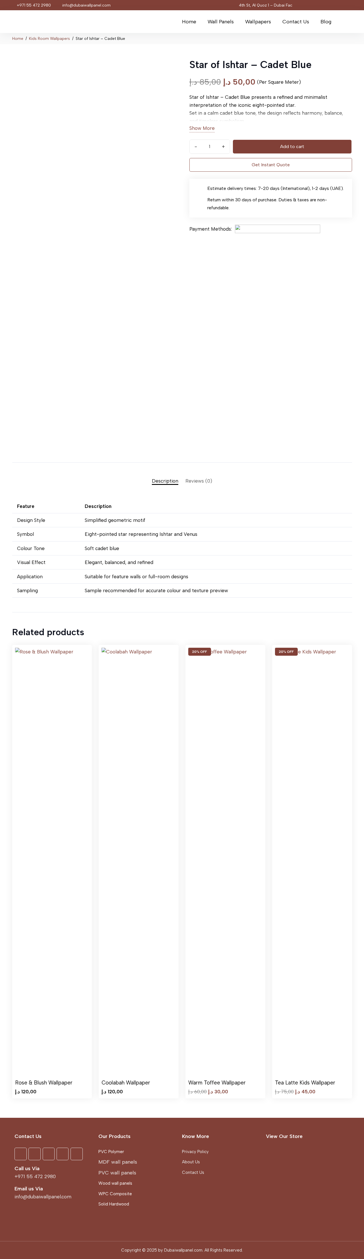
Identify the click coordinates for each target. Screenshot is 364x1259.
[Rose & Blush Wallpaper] (52, 861)
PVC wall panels (117, 1173)
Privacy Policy (195, 1151)
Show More (202, 128)
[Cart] (344, 21)
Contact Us (193, 1172)
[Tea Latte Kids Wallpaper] (312, 861)
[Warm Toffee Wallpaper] (225, 861)
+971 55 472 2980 (35, 1176)
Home (17, 38)
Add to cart (292, 146)
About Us (191, 1161)
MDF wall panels (117, 1162)
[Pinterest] (336, 5)
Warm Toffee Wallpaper (217, 1082)
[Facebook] (303, 5)
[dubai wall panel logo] (33, 21)
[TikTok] (347, 5)
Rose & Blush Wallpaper (44, 1082)
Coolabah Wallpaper (126, 1082)
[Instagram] (325, 5)
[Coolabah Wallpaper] (139, 861)
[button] (237, 21)
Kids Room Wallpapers (49, 38)
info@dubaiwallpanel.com (43, 1196)
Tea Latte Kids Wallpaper (305, 1082)
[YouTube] (314, 5)
